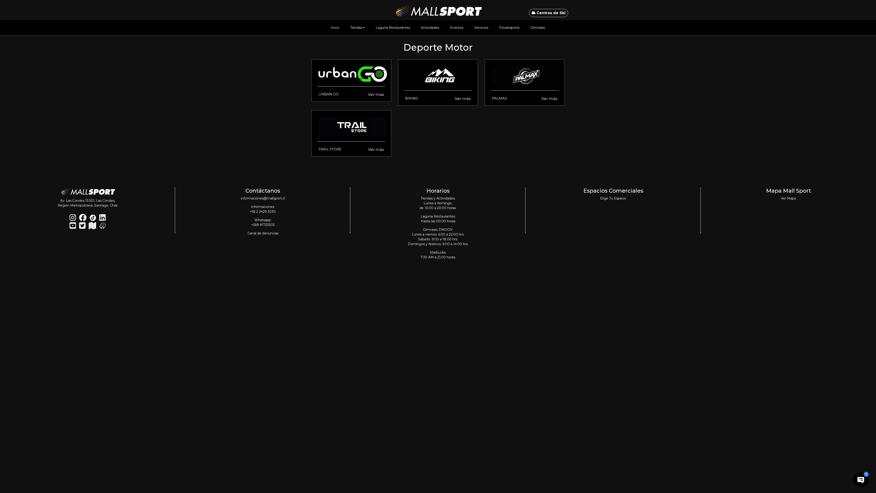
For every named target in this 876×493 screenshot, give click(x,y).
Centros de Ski (550, 13)
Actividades (430, 28)
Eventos (456, 28)
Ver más (376, 94)
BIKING (411, 98)
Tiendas (356, 28)
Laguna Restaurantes (393, 28)
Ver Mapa (788, 198)
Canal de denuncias (263, 233)
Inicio (335, 28)
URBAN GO (328, 94)
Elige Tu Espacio (613, 198)
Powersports (509, 28)
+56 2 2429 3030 (263, 212)
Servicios (481, 28)
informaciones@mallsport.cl (263, 198)
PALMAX (499, 98)
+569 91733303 (263, 225)
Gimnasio (537, 28)
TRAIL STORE (330, 149)
